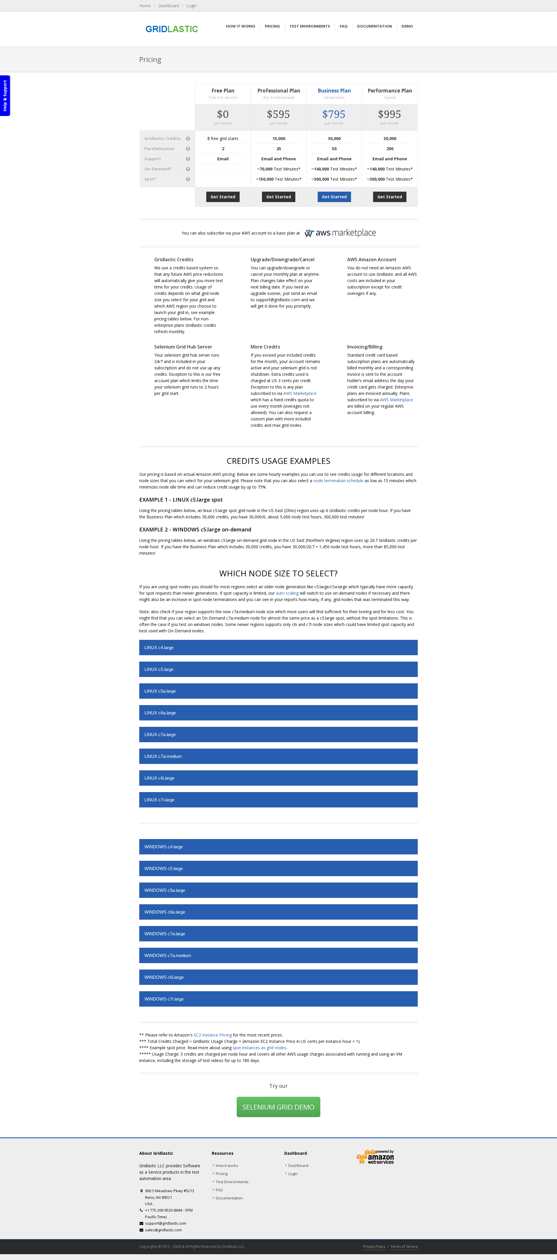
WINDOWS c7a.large (164, 933)
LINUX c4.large (158, 647)
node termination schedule (338, 480)
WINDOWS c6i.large (164, 977)
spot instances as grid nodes (259, 1047)
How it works (227, 1165)
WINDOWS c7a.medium (167, 955)
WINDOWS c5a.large (164, 890)
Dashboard (168, 5)
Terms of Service (404, 1246)
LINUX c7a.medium (163, 756)
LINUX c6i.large (159, 778)
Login (191, 5)
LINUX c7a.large (160, 734)
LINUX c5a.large (160, 691)
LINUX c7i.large (159, 799)
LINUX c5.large (158, 669)
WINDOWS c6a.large (164, 911)
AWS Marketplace (300, 393)
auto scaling (287, 593)
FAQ (219, 1189)
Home (145, 5)
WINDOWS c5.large (163, 868)
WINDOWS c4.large (163, 846)
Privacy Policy (374, 1246)
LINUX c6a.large (160, 712)
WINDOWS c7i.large (164, 998)
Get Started (223, 196)
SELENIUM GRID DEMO (278, 1107)
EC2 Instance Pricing (213, 1035)
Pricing (221, 1173)
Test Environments (232, 1181)
